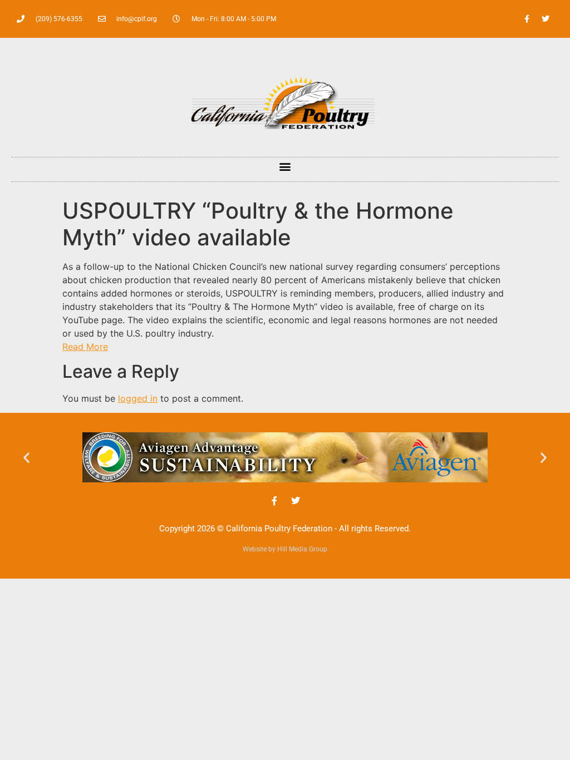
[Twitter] (545, 19)
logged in (138, 398)
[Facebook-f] (527, 19)
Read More (85, 346)
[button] (285, 166)
